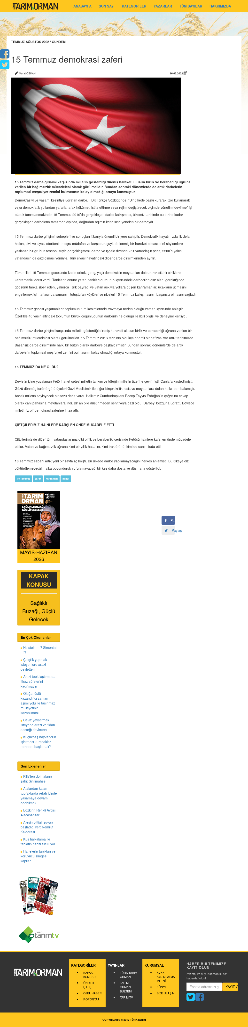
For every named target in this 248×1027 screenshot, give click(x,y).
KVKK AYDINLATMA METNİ (166, 976)
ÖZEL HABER (92, 993)
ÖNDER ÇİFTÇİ (88, 985)
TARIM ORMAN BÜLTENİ (126, 987)
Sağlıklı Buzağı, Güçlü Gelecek (38, 611)
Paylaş (171, 520)
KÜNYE (162, 987)
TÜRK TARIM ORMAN (128, 974)
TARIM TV (126, 997)
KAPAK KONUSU (89, 974)
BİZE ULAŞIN (165, 993)
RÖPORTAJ (91, 999)
